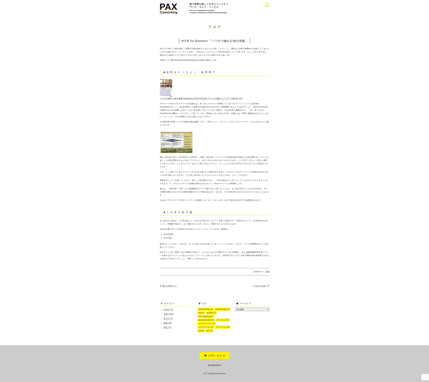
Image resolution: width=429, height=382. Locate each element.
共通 (267, 271)
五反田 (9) (168, 309)
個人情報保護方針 (214, 365)
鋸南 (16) (168, 323)
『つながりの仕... (259, 286)
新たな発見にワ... (170, 286)
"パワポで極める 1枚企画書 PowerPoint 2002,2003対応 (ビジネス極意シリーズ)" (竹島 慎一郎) (201, 98)
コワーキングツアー (206, 323)
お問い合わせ (217, 356)
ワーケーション (223, 327)
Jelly (201, 313)
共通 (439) (169, 314)
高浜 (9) (167, 327)
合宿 (201, 331)
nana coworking (205, 316)
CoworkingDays (205, 309)
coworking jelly (222, 309)
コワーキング (223, 320)
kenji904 (211, 313)
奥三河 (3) (168, 318)
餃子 (209, 331)
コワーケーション (205, 327)
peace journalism (206, 320)
